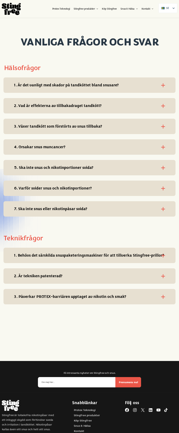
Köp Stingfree (83, 420)
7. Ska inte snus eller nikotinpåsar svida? (50, 209)
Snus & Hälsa (82, 425)
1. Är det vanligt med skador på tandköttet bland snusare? (66, 85)
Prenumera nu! (128, 382)
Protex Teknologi (84, 410)
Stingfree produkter (87, 415)
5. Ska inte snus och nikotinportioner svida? (53, 167)
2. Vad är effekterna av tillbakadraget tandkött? (57, 105)
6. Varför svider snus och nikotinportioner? (53, 188)
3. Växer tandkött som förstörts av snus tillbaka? (58, 126)
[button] (96, 9)
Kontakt (79, 431)
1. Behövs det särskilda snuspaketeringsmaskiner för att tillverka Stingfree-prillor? (89, 255)
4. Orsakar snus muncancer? (39, 147)
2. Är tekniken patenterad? (38, 276)
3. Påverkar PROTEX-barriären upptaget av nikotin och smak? (70, 296)
